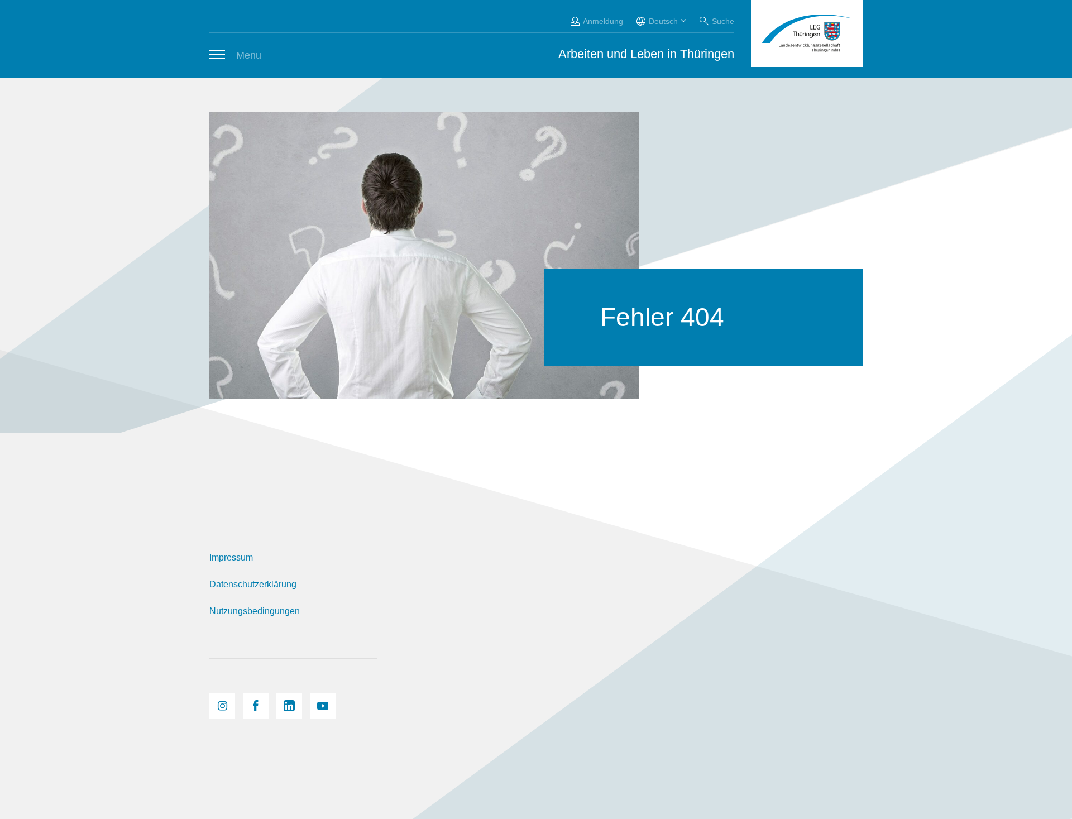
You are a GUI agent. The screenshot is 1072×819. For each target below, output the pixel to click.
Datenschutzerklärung (252, 584)
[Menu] (217, 54)
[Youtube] (323, 706)
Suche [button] (723, 21)
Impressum (231, 557)
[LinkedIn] (289, 706)
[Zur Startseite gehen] (807, 33)
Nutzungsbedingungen (254, 611)
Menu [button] (248, 55)
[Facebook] (256, 706)
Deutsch (663, 21)
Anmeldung (603, 21)
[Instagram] (222, 706)
